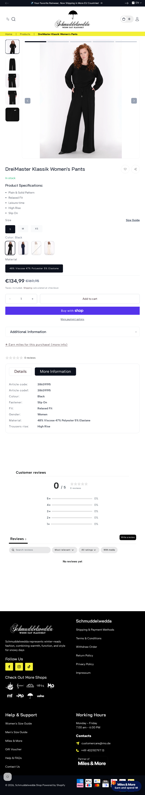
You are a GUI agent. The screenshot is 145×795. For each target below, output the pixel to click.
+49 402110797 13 (92, 750)
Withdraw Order (86, 646)
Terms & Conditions (89, 638)
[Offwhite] (36, 248)
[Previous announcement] (7, 3)
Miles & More (13, 741)
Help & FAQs (13, 758)
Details (20, 371)
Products (25, 34)
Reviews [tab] (18, 539)
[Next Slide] (27, 101)
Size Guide (133, 220)
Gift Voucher (13, 749)
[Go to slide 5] (126, 41)
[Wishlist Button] (125, 169)
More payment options (72, 319)
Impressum (83, 672)
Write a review (128, 537)
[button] (8, 19)
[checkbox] (109, 550)
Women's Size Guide (18, 723)
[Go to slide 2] (58, 41)
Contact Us (12, 766)
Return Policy (84, 655)
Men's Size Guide (16, 732)
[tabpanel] (72, 573)
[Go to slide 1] (35, 41)
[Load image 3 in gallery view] (12, 81)
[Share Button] (135, 169)
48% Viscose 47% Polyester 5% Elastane (34, 268)
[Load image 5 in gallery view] (12, 114)
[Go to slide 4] (103, 41)
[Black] (10, 248)
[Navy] (23, 248)
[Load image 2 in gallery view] (12, 64)
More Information (55, 371)
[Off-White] (49, 248)
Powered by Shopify (53, 785)
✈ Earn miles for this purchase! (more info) (36, 344)
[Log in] (137, 19)
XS (36, 228)
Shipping (28, 288)
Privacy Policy (85, 664)
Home (8, 34)
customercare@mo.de (96, 743)
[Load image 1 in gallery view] (12, 47)
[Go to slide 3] (81, 41)
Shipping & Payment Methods (95, 629)
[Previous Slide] (134, 101)
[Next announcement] (126, 3)
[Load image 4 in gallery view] (12, 97)
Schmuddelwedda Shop (28, 785)
